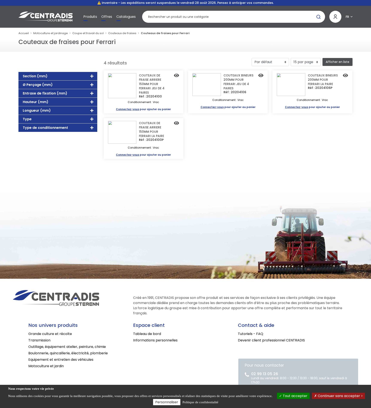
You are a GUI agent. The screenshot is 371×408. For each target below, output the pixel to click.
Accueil (23, 33)
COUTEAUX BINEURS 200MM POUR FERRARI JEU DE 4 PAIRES (238, 81)
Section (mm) (35, 76)
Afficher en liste (337, 62)
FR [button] (347, 17)
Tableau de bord (147, 333)
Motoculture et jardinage (50, 33)
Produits (90, 16)
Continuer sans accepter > (340, 395)
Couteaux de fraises (122, 33)
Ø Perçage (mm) (38, 84)
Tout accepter (294, 395)
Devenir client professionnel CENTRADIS (271, 340)
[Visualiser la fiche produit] (176, 76)
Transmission (39, 340)
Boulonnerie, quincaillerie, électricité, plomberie (68, 353)
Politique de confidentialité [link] (200, 402)
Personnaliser (166, 402)
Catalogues (126, 16)
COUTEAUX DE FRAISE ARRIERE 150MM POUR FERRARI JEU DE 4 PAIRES (151, 84)
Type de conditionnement (45, 127)
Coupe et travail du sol (88, 33)
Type (27, 119)
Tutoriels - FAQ (250, 333)
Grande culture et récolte (50, 333)
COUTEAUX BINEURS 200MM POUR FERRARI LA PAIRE (323, 79)
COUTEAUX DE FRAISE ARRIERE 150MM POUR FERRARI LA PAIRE (151, 129)
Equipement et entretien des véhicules (60, 359)
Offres (106, 16)
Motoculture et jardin (46, 366)
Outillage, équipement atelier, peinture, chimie (67, 346)
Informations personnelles (155, 340)
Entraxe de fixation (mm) (45, 93)
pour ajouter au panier (143, 109)
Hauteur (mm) (35, 101)
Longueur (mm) (37, 110)
